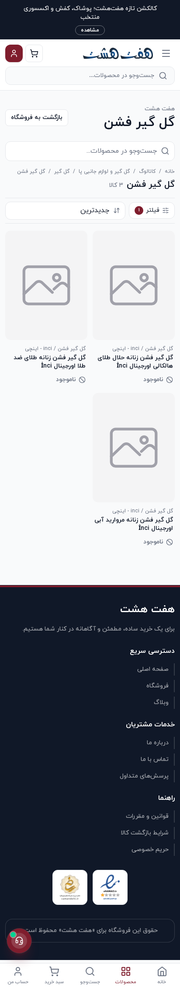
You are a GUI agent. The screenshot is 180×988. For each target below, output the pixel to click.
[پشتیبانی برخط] (19, 940)
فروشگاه (157, 686)
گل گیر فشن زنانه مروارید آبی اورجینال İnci (133, 524)
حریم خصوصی (150, 849)
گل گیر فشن (31, 171)
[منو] (166, 53)
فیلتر (149, 210)
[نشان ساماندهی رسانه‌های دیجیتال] (69, 887)
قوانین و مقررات (147, 816)
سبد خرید (54, 981)
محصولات (125, 981)
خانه (170, 171)
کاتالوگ (147, 171)
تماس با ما (155, 759)
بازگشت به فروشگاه (36, 117)
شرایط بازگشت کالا (145, 833)
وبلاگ (161, 702)
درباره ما (158, 743)
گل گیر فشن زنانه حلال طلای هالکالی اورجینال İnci (135, 362)
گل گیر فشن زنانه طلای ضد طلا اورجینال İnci (50, 362)
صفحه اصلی (153, 669)
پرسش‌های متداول (144, 776)
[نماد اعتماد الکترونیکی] (110, 887)
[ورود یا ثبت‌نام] (14, 53)
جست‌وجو (90, 981)
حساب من (18, 981)
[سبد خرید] (34, 53)
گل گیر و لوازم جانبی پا (104, 171)
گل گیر (61, 171)
